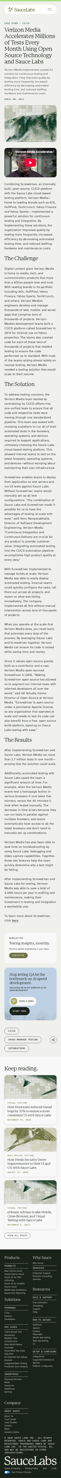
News (7, 1429)
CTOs (6, 1313)
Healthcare (9, 1389)
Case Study (11, 23)
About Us (8, 1416)
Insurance (9, 1385)
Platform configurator (43, 1366)
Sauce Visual (10, 1286)
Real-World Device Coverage (13, 1346)
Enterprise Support (41, 1273)
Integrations (38, 1356)
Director (8, 1316)
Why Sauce (38, 1263)
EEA (45, 1468)
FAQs (35, 1312)
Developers (9, 1319)
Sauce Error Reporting (14, 1293)
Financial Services (13, 1379)
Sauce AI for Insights (14, 1283)
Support (36, 1309)
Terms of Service (12, 1468)
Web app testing (40, 1340)
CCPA (54, 1468)
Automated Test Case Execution (14, 1352)
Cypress (36, 1331)
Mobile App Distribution (15, 1290)
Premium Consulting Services (42, 1278)
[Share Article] (53, 1039)
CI (34, 1344)
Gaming (8, 1392)
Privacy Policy (31, 1468)
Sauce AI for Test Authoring (12, 1279)
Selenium (37, 1325)
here (15, 920)
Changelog (38, 1305)
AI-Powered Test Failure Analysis (15, 1358)
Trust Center (10, 1419)
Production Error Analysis (16, 1366)
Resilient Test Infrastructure (10, 1340)
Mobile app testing (41, 1337)
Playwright (37, 1334)
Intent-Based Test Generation (13, 1333)
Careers (8, 1425)
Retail (7, 1382)
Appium (36, 1328)
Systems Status (11, 1432)
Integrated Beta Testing (15, 1363)
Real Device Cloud (13, 1271)
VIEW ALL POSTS (17, 1235)
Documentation (40, 1302)
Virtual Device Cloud (14, 1274)
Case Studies (10, 1422)
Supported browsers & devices (43, 1361)
